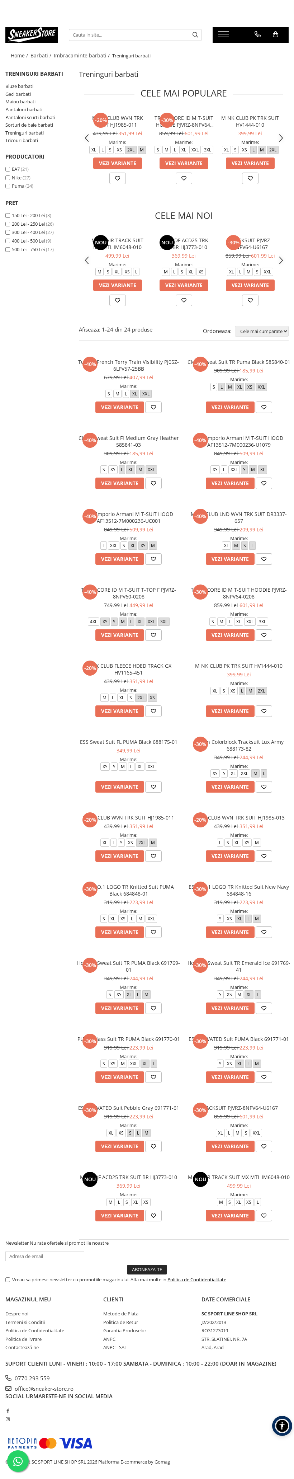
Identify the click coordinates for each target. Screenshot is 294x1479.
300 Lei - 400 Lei (28, 232)
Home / (20, 55)
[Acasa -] (31, 35)
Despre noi (16, 1313)
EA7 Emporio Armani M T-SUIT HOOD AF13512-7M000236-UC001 (128, 517)
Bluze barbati (19, 86)
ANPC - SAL (115, 1347)
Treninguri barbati (24, 133)
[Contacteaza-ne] (258, 34)
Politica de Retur (120, 1322)
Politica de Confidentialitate (196, 1279)
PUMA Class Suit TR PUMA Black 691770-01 (128, 1039)
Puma (18, 186)
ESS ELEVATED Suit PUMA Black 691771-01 (239, 1039)
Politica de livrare (23, 1339)
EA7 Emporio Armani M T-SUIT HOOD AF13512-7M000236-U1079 (238, 441)
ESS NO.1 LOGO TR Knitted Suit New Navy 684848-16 (239, 890)
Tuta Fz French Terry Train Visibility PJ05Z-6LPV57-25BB (128, 365)
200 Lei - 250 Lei (28, 224)
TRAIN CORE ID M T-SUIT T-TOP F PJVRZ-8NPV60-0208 (128, 593)
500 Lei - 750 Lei (28, 249)
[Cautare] (195, 35)
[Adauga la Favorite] (117, 178)
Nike (17, 177)
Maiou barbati (20, 101)
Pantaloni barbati (23, 109)
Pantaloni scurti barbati (30, 117)
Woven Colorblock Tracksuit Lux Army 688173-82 (239, 745)
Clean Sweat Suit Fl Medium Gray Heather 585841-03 (129, 441)
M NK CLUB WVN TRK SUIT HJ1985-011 (117, 121)
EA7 (16, 169)
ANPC (109, 1339)
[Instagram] (7, 1419)
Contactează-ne (22, 1347)
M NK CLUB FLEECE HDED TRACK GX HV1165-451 (128, 669)
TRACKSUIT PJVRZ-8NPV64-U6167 (250, 243)
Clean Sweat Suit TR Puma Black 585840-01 (239, 361)
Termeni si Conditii (25, 1322)
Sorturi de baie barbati (29, 125)
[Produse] (224, 36)
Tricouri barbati (21, 140)
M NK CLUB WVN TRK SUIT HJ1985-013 (239, 817)
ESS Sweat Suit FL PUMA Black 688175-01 (128, 741)
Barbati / (41, 55)
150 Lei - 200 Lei (28, 215)
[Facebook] (7, 1411)
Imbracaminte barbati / (82, 55)
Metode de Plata (120, 1313)
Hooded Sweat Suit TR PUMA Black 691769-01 (128, 966)
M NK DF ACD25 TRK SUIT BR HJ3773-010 (184, 243)
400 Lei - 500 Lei (28, 241)
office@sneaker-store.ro (43, 1388)
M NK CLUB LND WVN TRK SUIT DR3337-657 (239, 517)
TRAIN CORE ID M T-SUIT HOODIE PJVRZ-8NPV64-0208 (184, 121)
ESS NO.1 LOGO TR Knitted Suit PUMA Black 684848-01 (128, 890)
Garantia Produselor (124, 1330)
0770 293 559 (31, 1378)
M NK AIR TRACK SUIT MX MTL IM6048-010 (117, 243)
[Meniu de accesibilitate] (282, 1426)
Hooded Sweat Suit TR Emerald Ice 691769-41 (239, 966)
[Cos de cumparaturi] (275, 34)
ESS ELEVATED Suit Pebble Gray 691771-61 (128, 1107)
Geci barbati (18, 94)
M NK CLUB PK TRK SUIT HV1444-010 (250, 121)
